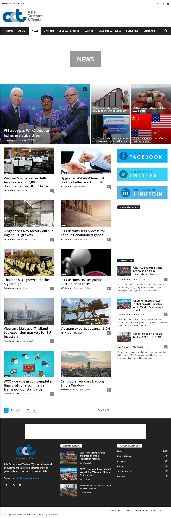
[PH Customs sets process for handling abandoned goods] (86, 213)
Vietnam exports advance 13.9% (85, 328)
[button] (165, 31)
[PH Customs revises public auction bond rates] (86, 262)
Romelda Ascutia (12, 288)
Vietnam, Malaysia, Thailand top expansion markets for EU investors (27, 332)
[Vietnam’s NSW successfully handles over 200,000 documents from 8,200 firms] (29, 160)
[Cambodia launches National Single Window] (86, 364)
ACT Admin (9, 190)
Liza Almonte (10, 140)
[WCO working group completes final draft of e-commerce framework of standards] (29, 364)
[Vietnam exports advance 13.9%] (86, 311)
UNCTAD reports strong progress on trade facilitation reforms (147, 271)
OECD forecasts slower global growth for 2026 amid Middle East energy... (95, 472)
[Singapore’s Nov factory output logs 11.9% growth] (29, 213)
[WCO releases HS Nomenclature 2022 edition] (151, 99)
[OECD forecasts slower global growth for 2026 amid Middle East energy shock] (68, 474)
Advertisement (140, 510)
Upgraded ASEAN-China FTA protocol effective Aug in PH (83, 180)
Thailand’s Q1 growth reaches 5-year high (27, 282)
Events (89, 30)
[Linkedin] (163, 4)
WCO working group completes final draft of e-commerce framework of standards (28, 385)
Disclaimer (116, 510)
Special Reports (69, 30)
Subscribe (132, 30)
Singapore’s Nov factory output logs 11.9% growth (28, 233)
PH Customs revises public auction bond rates (81, 282)
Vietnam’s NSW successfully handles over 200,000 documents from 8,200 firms (26, 182)
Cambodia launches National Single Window (83, 383)
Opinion (49, 30)
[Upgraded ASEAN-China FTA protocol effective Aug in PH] (86, 160)
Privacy (128, 510)
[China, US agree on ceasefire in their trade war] (151, 129)
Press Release (124, 456)
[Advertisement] (110, 15)
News (35, 30)
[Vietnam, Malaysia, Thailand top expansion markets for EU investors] (29, 311)
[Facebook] (158, 4)
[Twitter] (168, 4)
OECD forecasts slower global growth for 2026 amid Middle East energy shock (148, 305)
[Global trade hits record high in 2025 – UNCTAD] (68, 490)
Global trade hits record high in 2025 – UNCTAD (147, 335)
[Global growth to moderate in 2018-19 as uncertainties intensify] (110, 99)
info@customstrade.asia (27, 478)
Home (9, 30)
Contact (149, 30)
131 (28, 410)
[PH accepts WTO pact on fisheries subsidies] (45, 114)
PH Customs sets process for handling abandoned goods (83, 233)
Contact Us (156, 510)
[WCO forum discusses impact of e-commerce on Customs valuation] (110, 129)
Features (121, 476)
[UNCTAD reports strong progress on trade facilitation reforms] (68, 457)
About (22, 30)
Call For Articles (110, 30)
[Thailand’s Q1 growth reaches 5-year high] (29, 262)
